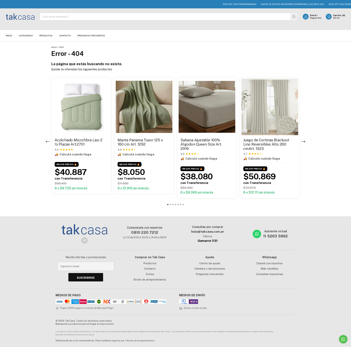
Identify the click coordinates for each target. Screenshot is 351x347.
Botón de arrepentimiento (150, 279)
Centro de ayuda (209, 263)
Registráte (315, 18)
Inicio (9, 35)
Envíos (150, 274)
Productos (45, 35)
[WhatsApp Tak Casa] (257, 234)
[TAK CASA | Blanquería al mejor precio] (84, 229)
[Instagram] (84, 240)
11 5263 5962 (275, 236)
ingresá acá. (118, 340)
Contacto (65, 35)
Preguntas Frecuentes (91, 35)
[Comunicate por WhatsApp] (343, 339)
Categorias (26, 35)
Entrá (313, 15)
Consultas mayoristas (269, 274)
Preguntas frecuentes (210, 274)
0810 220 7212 (144, 232)
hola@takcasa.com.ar (207, 231)
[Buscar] (294, 16)
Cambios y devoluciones (209, 268)
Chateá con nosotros (269, 263)
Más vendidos (269, 268)
